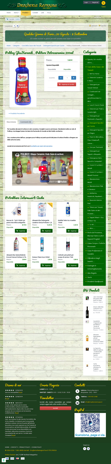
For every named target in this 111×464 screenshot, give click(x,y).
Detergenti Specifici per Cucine (53, 45)
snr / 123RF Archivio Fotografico (26, 455)
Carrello (103, 25)
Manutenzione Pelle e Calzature (95, 188)
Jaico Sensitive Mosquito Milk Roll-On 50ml (98, 298)
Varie (89, 277)
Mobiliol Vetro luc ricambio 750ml (67, 221)
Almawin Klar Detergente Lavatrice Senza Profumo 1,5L (42, 221)
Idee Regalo (92, 273)
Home (9, 13)
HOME (7, 447)
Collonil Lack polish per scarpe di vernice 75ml (66, 256)
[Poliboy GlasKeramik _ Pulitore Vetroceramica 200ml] (23, 81)
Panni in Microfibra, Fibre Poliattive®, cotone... (95, 140)
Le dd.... (93, 224)
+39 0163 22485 (93, 396)
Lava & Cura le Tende (97, 105)
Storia (16, 13)
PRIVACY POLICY (25, 447)
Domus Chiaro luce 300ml (41, 257)
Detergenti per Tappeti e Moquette (94, 152)
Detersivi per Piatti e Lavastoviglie (95, 110)
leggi (20, 392)
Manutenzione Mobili (93, 181)
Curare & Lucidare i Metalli (95, 166)
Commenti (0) (25, 122)
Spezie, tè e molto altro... (94, 61)
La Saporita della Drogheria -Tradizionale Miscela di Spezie (98, 351)
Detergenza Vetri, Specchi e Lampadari (94, 159)
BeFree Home (94, 74)
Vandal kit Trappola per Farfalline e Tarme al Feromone (97, 324)
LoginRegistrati (91, 2)
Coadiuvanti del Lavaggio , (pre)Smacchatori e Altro (94, 96)
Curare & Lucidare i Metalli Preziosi (95, 173)
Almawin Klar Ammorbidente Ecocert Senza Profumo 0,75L (16, 256)
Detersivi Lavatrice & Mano (95, 79)
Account (94, 25)
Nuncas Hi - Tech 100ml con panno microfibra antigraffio (16, 221)
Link (42, 13)
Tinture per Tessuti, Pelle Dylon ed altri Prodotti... (95, 210)
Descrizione (11, 122)
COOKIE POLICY (37, 447)
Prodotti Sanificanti (95, 281)
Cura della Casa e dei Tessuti (31, 45)
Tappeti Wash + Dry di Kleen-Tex (95, 219)
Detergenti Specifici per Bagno (95, 131)
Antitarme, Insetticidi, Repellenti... (95, 195)
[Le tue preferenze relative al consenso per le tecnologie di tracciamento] (4, 460)
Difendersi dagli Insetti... (93, 260)
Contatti (35, 13)
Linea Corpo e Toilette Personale (96, 245)
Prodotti (25, 13)
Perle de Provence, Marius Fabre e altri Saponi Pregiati (95, 235)
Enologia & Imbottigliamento (94, 267)
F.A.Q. (49, 13)
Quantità (52, 77)
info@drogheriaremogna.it (93, 402)
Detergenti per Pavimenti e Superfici (94, 117)
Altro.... (92, 228)
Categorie (16, 45)
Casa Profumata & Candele (94, 252)
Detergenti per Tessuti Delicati (93, 86)
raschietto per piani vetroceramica (41, 146)
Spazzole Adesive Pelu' (94, 202)
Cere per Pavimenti (96, 147)
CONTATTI (14, 447)
